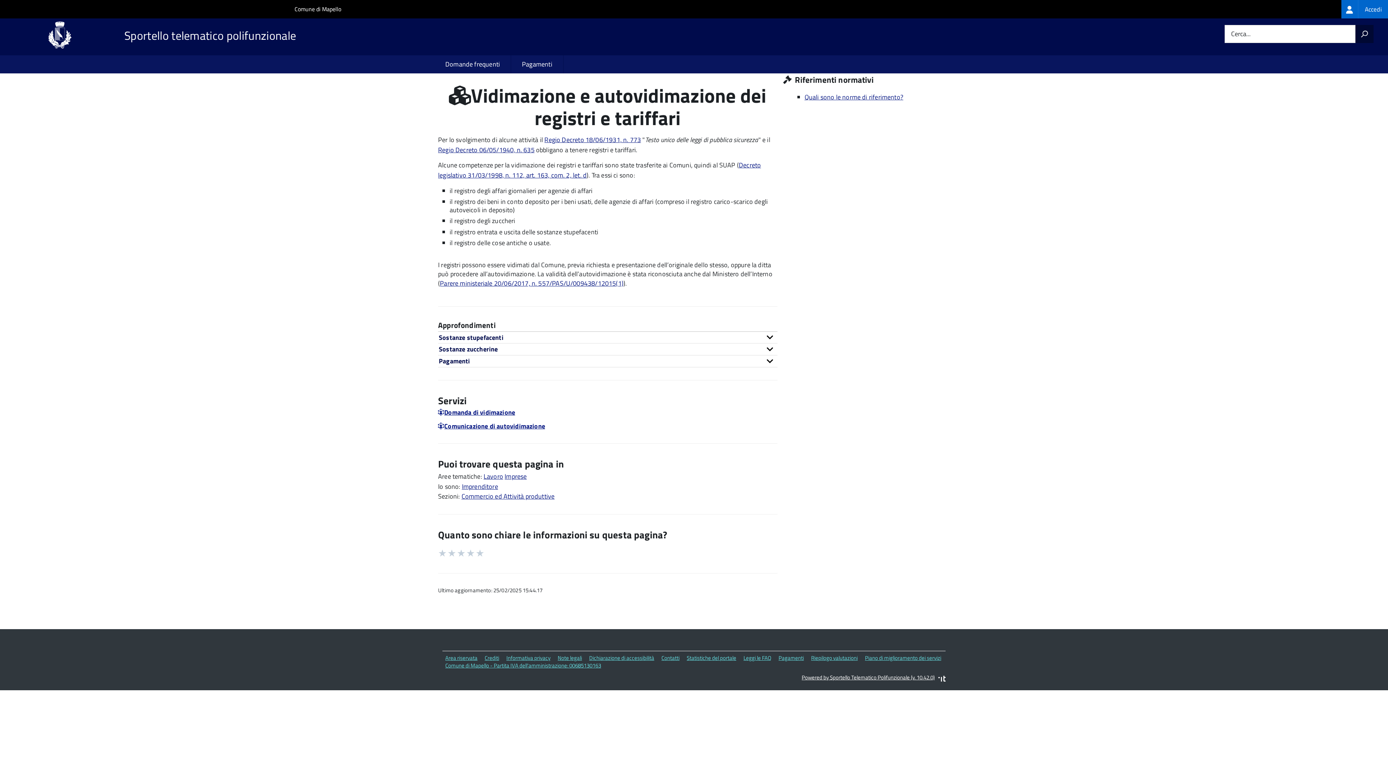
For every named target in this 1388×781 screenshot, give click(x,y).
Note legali (570, 658)
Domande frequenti (472, 64)
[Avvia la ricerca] (1364, 34)
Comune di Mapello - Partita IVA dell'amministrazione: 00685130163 (523, 665)
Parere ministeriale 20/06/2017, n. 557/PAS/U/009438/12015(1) (532, 283)
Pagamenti (537, 64)
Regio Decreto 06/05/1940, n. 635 (486, 150)
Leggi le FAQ (757, 658)
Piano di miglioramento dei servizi (903, 658)
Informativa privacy (528, 658)
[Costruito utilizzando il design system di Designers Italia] (942, 679)
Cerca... (1241, 34)
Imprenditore (480, 486)
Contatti (670, 658)
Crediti (492, 658)
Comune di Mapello (318, 9)
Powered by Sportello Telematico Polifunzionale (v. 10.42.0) (868, 677)
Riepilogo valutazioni (834, 658)
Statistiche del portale (711, 658)
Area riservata (461, 658)
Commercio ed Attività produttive (508, 496)
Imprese (516, 476)
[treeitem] (1364, 9)
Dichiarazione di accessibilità (621, 658)
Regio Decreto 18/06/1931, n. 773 (592, 140)
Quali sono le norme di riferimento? (854, 97)
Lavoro (493, 476)
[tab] (607, 337)
